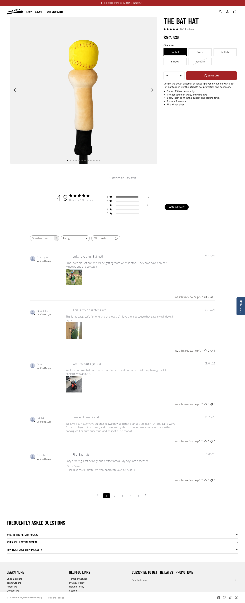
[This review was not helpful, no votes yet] (211, 297)
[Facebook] (219, 598)
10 (93, 160)
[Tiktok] (230, 598)
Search (73, 590)
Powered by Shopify (32, 597)
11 (97, 160)
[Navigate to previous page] (98, 495)
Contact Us (13, 590)
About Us (12, 586)
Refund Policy (76, 586)
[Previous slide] (14, 90)
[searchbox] (41, 238)
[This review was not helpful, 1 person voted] (211, 350)
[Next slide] (153, 90)
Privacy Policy (76, 582)
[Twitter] (236, 598)
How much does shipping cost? (24, 549)
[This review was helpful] (205, 297)
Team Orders (14, 582)
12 (99, 160)
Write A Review (176, 207)
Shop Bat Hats (14, 578)
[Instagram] (225, 598)
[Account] (227, 11)
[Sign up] (235, 580)
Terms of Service (78, 578)
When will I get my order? (22, 542)
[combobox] (75, 238)
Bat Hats (18, 597)
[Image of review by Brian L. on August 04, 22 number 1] (74, 384)
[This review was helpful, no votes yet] (205, 404)
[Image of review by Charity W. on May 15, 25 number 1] (74, 277)
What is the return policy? (22, 534)
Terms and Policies (55, 597)
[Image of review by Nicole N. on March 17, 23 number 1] (74, 330)
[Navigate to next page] (146, 495)
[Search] (220, 11)
